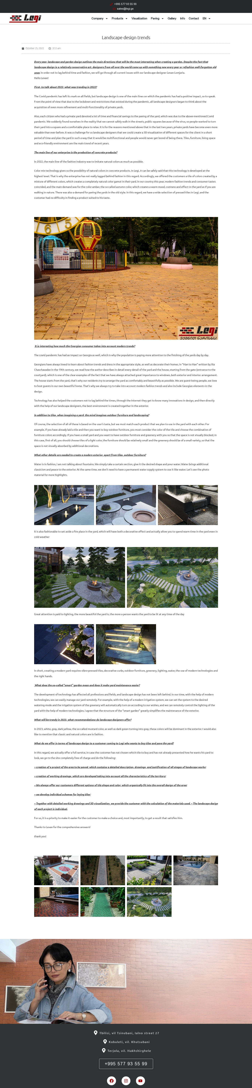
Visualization (139, 18)
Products (117, 18)
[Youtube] (140, 1080)
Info (182, 18)
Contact (194, 18)
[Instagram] (126, 1080)
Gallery (172, 18)
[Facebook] (111, 1080)
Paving (155, 18)
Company (97, 18)
